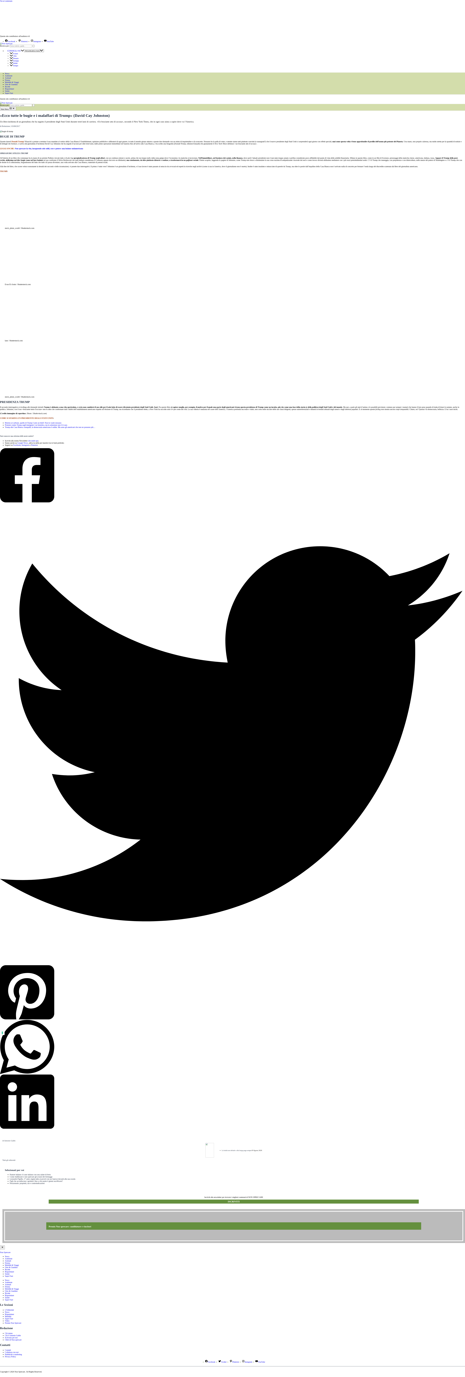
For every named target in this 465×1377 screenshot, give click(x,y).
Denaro (16, 58)
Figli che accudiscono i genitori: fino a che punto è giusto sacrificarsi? (36, 1181)
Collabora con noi (12, 1352)
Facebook (17, 445)
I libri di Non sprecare (13, 1340)
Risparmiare (9, 89)
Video (7, 1321)
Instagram (25, 445)
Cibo (15, 56)
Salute (15, 63)
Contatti (8, 1350)
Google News (22, 443)
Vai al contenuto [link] (6, 1)
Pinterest (34, 445)
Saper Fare (9, 93)
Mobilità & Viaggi (12, 82)
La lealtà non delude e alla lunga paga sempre (237, 1150)
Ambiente (8, 76)
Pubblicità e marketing (13, 1354)
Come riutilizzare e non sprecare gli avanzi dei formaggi (31, 1177)
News (7, 74)
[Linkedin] (231, 1102)
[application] (22, 51)
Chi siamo (9, 1333)
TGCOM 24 (37, 36)
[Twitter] (231, 734)
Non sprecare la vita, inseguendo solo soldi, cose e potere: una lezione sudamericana (49, 149)
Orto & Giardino (11, 84)
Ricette (7, 87)
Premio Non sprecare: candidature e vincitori (70, 1226)
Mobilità (8, 1316)
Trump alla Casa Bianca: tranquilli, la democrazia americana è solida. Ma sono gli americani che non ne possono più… (50, 427)
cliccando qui (33, 441)
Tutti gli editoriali (8, 1160)
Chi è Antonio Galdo (13, 1335)
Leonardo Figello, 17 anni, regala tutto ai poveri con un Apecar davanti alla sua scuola (42, 1179)
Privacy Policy (10, 1357)
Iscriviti (234, 1201)
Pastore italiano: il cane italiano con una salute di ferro (30, 1175)
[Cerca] (34, 46)
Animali (8, 78)
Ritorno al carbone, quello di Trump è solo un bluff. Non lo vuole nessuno (33, 423)
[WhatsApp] (231, 1047)
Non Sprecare (5, 1252)
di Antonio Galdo (9, 1141)
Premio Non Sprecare (13, 1323)
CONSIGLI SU (14, 51)
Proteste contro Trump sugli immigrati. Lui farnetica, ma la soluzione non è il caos (36, 425)
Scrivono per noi (11, 1338)
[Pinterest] (231, 992)
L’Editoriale (9, 1310)
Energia (16, 61)
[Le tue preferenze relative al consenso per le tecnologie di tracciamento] (2, 1033)
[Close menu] (2, 1247)
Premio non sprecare (12, 1208)
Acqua (15, 53)
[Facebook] (231, 475)
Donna (7, 80)
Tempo (15, 66)
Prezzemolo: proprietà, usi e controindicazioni (27, 1183)
